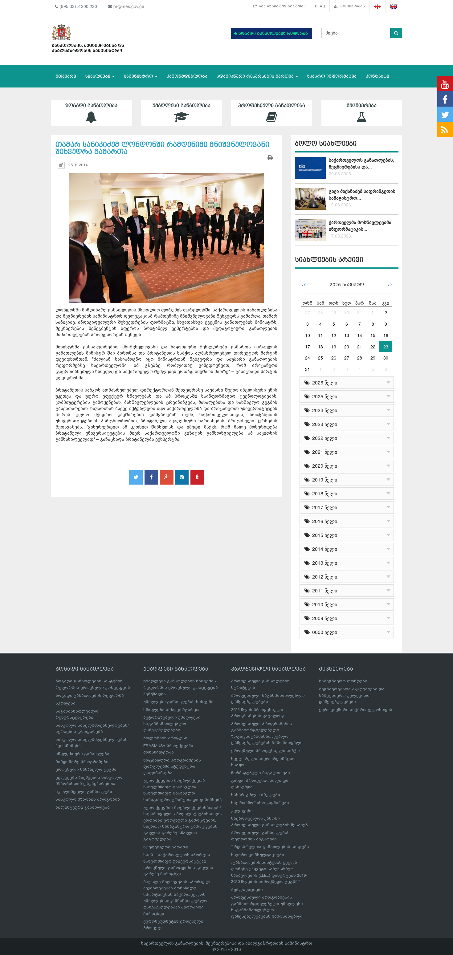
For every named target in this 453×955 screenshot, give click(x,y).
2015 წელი (323, 534)
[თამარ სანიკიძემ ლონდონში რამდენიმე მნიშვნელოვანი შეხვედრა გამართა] (166, 232)
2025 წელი (323, 396)
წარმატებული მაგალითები (260, 772)
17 (307, 346)
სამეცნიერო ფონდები (343, 681)
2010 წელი (323, 604)
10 (307, 335)
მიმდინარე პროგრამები (81, 761)
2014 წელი (323, 548)
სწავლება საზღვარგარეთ (171, 709)
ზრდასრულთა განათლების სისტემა (270, 846)
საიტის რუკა (351, 6)
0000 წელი (323, 632)
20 (346, 346)
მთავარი (65, 76)
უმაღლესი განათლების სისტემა (178, 701)
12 (333, 335)
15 (372, 335)
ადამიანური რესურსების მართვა (256, 76)
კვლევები (242, 810)
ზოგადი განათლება (91, 105)
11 (320, 335)
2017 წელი (323, 507)
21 (359, 346)
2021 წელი (323, 451)
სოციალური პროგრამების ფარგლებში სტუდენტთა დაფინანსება (172, 766)
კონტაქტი (377, 76)
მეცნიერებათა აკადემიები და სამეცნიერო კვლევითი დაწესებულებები (352, 695)
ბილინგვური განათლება (82, 807)
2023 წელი (323, 424)
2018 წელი (323, 493)
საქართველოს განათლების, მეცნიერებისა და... (361, 163)
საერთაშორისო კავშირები (260, 802)
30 (346, 312)
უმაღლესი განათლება (181, 105)
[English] (394, 6)
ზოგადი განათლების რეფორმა (89, 695)
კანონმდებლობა (187, 76)
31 (359, 312)
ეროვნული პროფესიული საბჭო (265, 750)
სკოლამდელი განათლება (83, 791)
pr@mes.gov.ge (128, 6)
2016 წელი (323, 521)
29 (333, 312)
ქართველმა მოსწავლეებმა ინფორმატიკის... (360, 226)
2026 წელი (323, 382)
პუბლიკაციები (247, 889)
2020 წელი (323, 465)
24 (307, 358)
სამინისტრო (139, 76)
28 (320, 312)
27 (307, 312)
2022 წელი (323, 437)
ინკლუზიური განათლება (82, 753)
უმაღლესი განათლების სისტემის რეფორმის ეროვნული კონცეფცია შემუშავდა (180, 687)
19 (333, 346)
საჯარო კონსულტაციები (257, 854)
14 (359, 335)
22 (372, 346)
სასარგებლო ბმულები (281, 6)
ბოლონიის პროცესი (165, 738)
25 (320, 358)
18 (320, 346)
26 (333, 358)
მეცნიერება (362, 105)
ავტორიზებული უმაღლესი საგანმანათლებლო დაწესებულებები (172, 723)
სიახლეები (98, 76)
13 (346, 335)
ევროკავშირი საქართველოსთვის (355, 709)
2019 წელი (323, 479)
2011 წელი (323, 590)
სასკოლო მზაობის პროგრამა (87, 799)
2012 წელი (323, 576)
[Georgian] (377, 6)
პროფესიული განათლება (271, 105)
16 (385, 335)
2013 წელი (323, 562)
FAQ (320, 6)
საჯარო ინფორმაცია (332, 76)
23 (385, 346)
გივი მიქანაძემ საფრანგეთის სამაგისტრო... (362, 195)
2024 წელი (323, 410)
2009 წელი (323, 618)
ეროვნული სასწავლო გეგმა (85, 769)
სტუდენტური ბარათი (165, 847)
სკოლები (65, 703)
